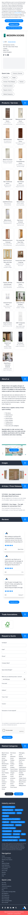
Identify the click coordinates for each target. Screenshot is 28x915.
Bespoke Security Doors (4, 756)
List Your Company (6, 858)
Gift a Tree (4, 870)
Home (3, 856)
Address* (4, 690)
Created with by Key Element (14, 913)
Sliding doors (22, 769)
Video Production (6, 867)
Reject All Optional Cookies (14, 28)
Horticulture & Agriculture (17, 822)
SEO (3, 861)
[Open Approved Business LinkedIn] (10, 907)
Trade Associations (8, 86)
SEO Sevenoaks (5, 897)
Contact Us (9, 794)
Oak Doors (22, 760)
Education (5, 816)
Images (14, 77)
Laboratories (17, 831)
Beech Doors (5, 753)
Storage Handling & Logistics (10, 840)
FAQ (3, 876)
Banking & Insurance (8, 810)
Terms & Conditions (6, 886)
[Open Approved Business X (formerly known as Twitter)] (16, 907)
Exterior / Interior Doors (4, 783)
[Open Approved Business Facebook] (2, 907)
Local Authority (7, 834)
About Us (5, 77)
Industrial (18, 825)
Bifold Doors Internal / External (5, 765)
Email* (3, 649)
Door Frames (5, 773)
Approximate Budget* (7, 669)
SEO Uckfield (5, 902)
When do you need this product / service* (12, 676)
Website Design (5, 863)
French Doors (14, 769)
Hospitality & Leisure (8, 825)
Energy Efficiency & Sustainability (11, 819)
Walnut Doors (22, 780)
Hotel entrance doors (12, 778)
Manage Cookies (14, 24)
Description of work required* (9, 710)
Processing (16, 834)
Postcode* (4, 683)
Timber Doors (22, 778)
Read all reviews (14, 602)
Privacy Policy (18, 12)
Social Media (5, 868)
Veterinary (22, 840)
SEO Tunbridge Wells (7, 900)
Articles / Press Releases (9, 81)
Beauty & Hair (19, 810)
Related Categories (8, 94)
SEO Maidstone (5, 895)
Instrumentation (7, 831)
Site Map (4, 882)
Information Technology (9, 828)
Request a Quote (7, 90)
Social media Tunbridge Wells (8, 891)
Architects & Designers (8, 807)
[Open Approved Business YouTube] (13, 907)
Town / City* (5, 697)
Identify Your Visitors (7, 859)
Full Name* (4, 642)
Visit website (19, 794)
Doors (3, 774)
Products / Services (17, 73)
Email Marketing (5, 865)
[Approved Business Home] (24, 907)
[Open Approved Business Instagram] (5, 907)
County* (4, 703)
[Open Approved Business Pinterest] (8, 907)
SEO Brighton (5, 893)
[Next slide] (25, 474)
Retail (23, 834)
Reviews (22, 81)
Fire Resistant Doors (12, 756)
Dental (19, 813)
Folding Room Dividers (12, 765)
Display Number (12, 41)
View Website (14, 450)
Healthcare (5, 822)
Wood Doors (22, 782)
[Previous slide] (2, 474)
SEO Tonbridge (5, 899)
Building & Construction (8, 813)
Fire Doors (13, 753)
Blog (3, 889)
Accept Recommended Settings (14, 20)
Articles (4, 874)
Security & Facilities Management (11, 837)
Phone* (3, 656)
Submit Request (7, 737)
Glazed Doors (14, 771)
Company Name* (6, 663)
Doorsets (4, 776)
